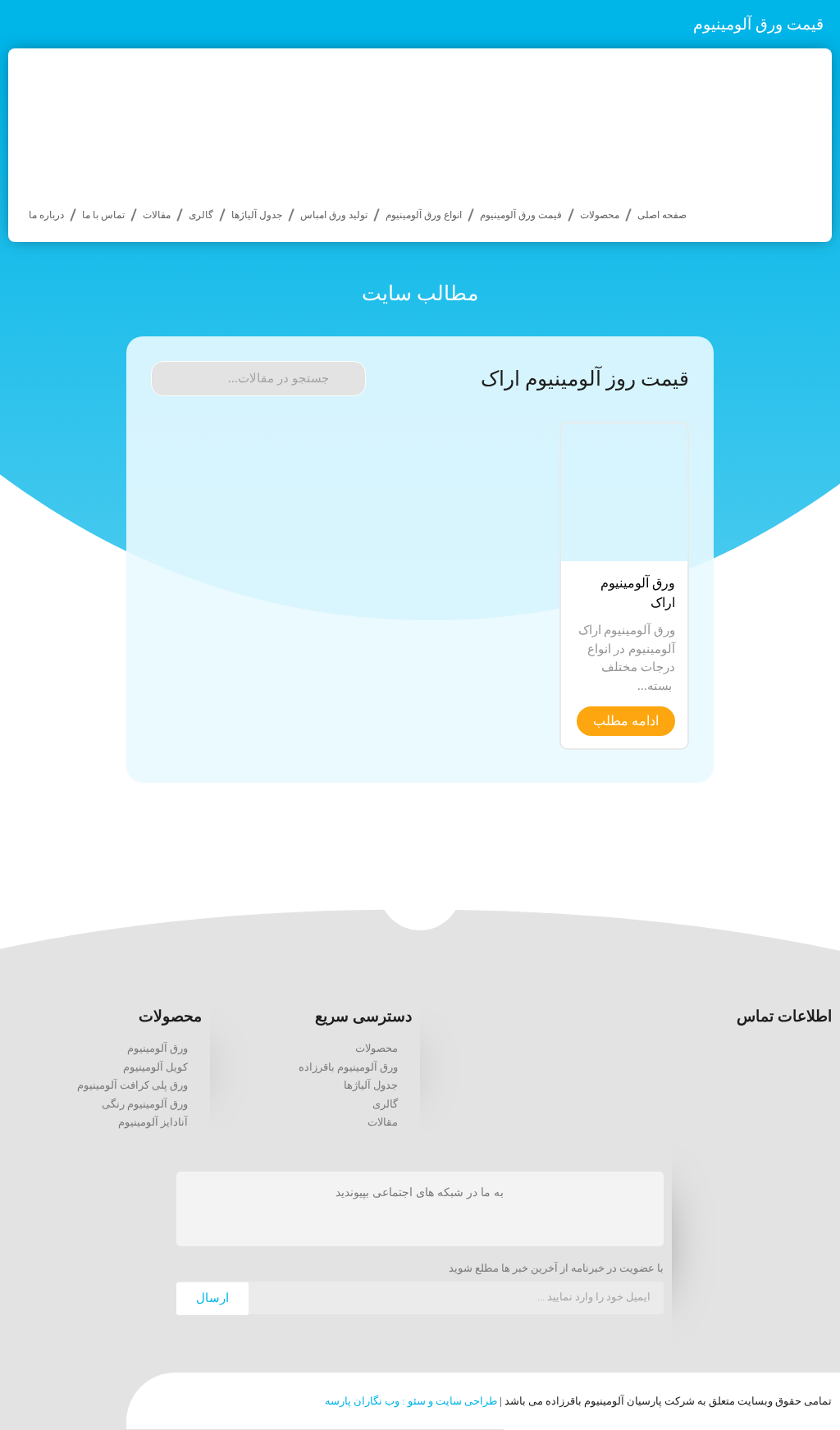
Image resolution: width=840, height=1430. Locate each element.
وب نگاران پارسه (362, 1401)
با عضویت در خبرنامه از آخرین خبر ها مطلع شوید (556, 1268)
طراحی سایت (466, 1401)
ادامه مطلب (626, 721)
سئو (417, 1401)
